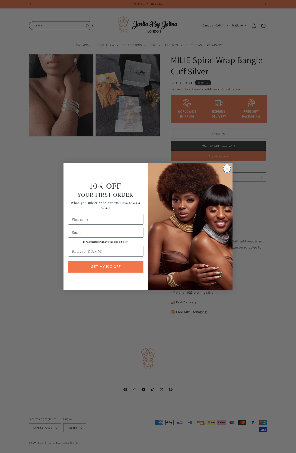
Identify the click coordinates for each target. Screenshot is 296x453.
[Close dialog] (227, 168)
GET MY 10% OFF (106, 266)
